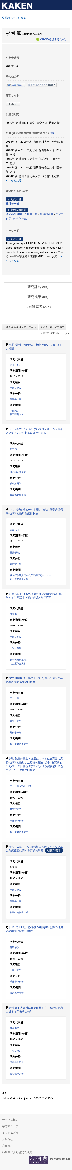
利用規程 (7, 1145)
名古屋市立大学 (18, 663)
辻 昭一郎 (15, 365)
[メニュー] (67, 4)
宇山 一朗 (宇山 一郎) (20, 786)
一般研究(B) (16, 1050)
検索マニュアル (11, 1126)
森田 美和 (15, 529)
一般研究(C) (16, 970)
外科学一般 (12, 203)
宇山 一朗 (15, 698)
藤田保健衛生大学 (19, 495)
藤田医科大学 (17, 414)
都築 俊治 (15, 947)
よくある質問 (10, 1132)
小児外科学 (15, 648)
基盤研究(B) (16, 889)
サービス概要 (10, 1119)
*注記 (63, 39)
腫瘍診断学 (46, 214)
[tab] (38, 287)
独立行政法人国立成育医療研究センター (30, 575)
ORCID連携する (50, 39)
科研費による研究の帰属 (17, 1152)
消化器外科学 (14, 214)
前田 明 (13, 449)
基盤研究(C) (16, 387)
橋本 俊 (13, 614)
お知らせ (7, 1139)
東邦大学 (14, 410)
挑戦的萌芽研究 (18, 472)
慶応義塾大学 (17, 993)
